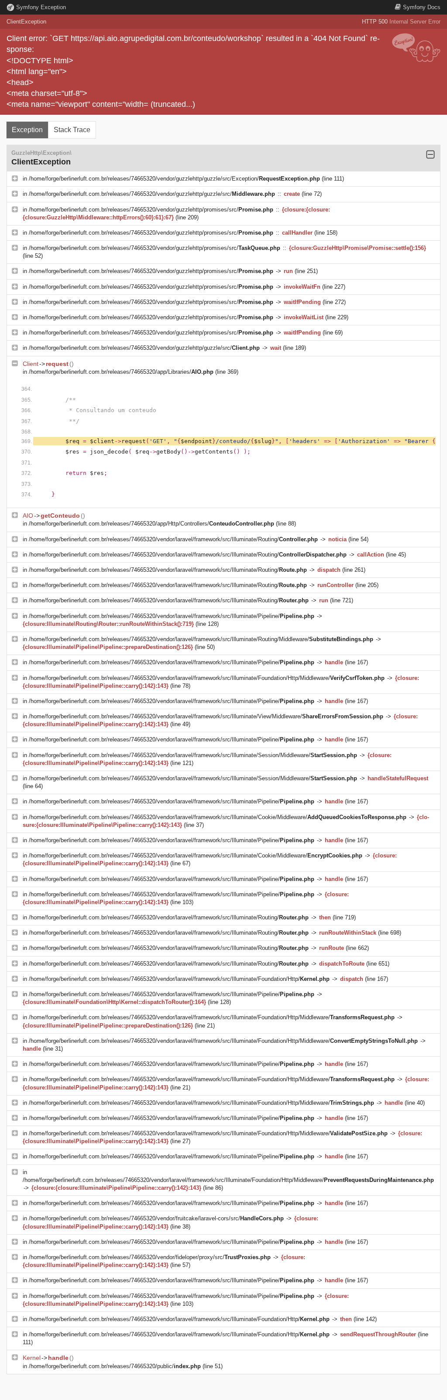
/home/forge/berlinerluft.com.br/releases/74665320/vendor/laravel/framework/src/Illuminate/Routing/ (173, 539)
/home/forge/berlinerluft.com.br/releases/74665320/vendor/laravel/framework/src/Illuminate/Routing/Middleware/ (201, 639)
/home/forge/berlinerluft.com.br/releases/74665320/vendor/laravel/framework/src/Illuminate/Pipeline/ (171, 616)
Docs (421, 7)
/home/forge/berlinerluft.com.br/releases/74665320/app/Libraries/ (121, 372)
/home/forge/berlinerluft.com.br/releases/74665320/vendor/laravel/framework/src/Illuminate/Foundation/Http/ (179, 979)
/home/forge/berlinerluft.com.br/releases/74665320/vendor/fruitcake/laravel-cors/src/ (156, 1218)
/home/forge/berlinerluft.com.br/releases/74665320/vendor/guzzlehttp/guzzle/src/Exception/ (174, 178)
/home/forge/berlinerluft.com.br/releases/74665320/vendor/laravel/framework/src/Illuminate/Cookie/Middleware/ (217, 817)
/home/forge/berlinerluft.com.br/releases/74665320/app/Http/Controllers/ (151, 523)
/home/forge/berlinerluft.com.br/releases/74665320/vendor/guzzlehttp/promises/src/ (151, 209)
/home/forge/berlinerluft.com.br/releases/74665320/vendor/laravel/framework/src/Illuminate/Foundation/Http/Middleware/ (207, 678)
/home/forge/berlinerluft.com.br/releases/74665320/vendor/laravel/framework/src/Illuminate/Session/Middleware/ (193, 755)
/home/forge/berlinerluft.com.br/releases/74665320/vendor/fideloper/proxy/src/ (150, 1257)
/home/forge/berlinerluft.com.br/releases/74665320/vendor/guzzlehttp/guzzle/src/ (152, 194)
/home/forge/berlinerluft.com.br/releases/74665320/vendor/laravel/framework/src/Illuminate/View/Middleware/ (206, 716)
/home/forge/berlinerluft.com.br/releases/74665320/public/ (115, 1366)
